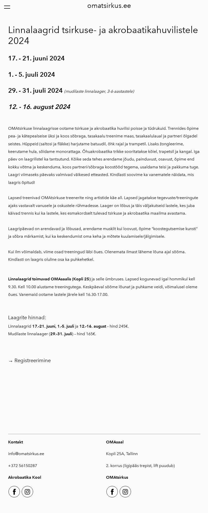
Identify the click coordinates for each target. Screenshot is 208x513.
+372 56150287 (22, 465)
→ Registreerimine (29, 360)
